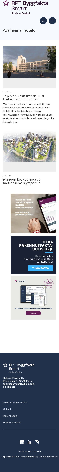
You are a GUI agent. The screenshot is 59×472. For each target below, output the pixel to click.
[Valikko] (52, 20)
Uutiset (7, 409)
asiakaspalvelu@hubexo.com (19, 384)
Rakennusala (10, 416)
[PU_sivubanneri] (33, 232)
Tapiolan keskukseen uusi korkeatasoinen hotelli (23, 97)
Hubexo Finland (11, 422)
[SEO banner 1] (33, 318)
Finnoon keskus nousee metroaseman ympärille (22, 181)
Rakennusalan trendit (15, 402)
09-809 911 (9, 387)
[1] (33, 272)
